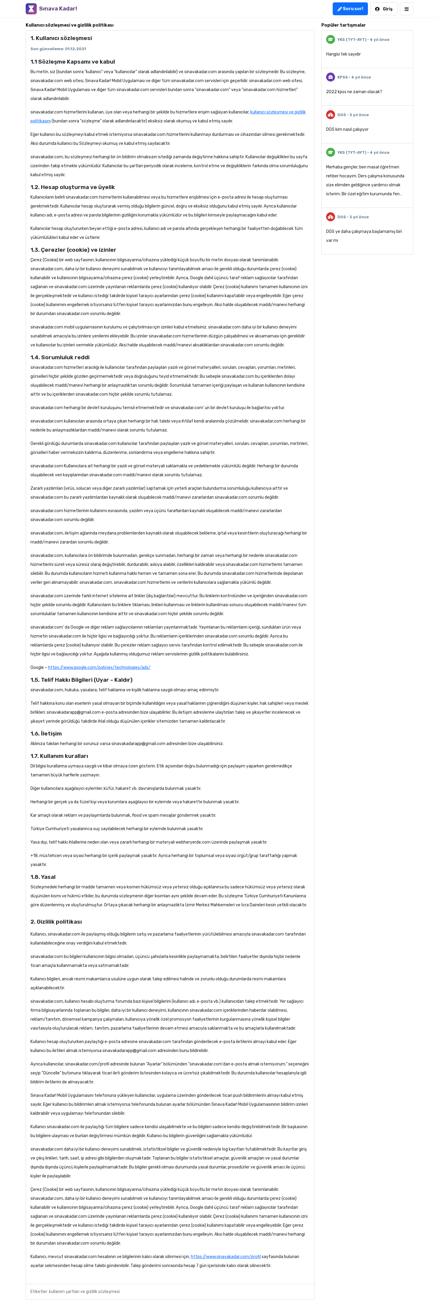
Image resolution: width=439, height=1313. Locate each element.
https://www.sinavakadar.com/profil (226, 1256)
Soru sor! (352, 8)
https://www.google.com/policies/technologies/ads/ (99, 667)
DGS (341, 115)
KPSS (342, 77)
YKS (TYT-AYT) (351, 39)
